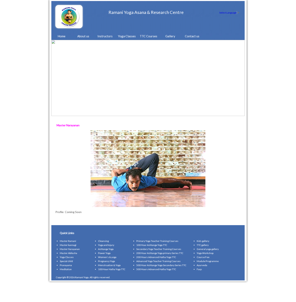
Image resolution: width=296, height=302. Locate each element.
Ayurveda (202, 265)
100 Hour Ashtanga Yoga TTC (151, 245)
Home (61, 36)
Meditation (66, 269)
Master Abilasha (68, 253)
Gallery (170, 36)
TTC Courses (148, 36)
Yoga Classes (127, 36)
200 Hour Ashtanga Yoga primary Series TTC (159, 253)
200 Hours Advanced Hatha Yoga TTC (156, 257)
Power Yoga (104, 253)
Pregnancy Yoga (106, 261)
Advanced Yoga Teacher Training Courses (158, 261)
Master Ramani (68, 240)
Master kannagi (68, 245)
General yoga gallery (208, 249)
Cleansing (103, 240)
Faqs (199, 269)
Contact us (192, 36)
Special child (66, 261)
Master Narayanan (70, 249)
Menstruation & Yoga (109, 265)
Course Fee (203, 257)
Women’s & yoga (107, 257)
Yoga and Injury (106, 245)
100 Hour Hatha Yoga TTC (111, 269)
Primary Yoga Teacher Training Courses (157, 240)
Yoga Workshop (205, 253)
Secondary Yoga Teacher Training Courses (158, 249)
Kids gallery (203, 240)
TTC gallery (203, 245)
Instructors (105, 36)
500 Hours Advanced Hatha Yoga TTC (156, 269)
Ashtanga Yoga (106, 249)
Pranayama (66, 265)
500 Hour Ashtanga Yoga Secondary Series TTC (161, 265)
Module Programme (208, 261)
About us (83, 36)
